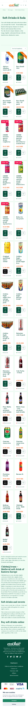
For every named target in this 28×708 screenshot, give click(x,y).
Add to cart (5, 77)
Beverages (10, 10)
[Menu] (2, 5)
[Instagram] (14, 657)
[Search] (21, 5)
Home (4, 10)
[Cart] (26, 5)
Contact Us (14, 668)
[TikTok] (20, 657)
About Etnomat (14, 675)
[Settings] (24, 1)
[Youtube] (17, 657)
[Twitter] (11, 657)
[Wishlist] (23, 5)
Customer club (14, 671)
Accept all (14, 700)
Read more (5, 271)
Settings (14, 704)
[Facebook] (8, 657)
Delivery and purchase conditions (14, 666)
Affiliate (14, 673)
